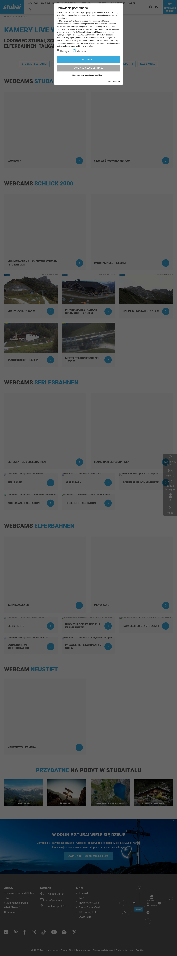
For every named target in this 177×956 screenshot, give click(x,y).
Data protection (113, 82)
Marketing (82, 51)
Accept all (88, 59)
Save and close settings (88, 68)
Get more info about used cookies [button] (87, 75)
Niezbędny (65, 51)
